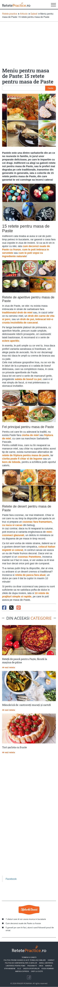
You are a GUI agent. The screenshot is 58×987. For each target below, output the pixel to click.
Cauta (50, 88)
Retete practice (9, 13)
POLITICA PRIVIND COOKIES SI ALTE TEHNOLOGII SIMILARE (25, 960)
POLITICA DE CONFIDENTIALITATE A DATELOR (21, 963)
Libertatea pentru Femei (15, 966)
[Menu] (53, 4)
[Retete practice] (16, 4)
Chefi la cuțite (37, 971)
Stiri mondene (9, 969)
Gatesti (33, 13)
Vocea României (47, 969)
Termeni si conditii (29, 957)
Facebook (11, 878)
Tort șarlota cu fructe (14, 747)
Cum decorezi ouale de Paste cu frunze (23, 923)
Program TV (32, 966)
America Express (22, 971)
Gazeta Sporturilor (31, 969)
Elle (19, 969)
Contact (51, 960)
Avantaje (48, 966)
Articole (24, 13)
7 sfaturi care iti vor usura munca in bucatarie (26, 919)
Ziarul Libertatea (46, 963)
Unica (41, 966)
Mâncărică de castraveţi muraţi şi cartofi (26, 705)
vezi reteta (9, 667)
